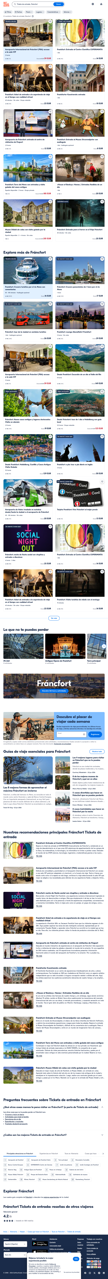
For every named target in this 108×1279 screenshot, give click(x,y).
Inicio (5, 1232)
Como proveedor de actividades (93, 1243)
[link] (28, 40)
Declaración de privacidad (62, 744)
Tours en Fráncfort (58, 1232)
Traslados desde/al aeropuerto (16, 1124)
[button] (28, 40)
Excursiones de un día (13, 1119)
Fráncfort (29, 1197)
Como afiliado (91, 1254)
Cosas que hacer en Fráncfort (38, 1232)
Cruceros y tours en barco (14, 1115)
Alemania (13, 1232)
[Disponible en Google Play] (40, 1244)
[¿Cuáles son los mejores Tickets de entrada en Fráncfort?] (102, 1135)
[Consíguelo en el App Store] (40, 1252)
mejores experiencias (51, 1197)
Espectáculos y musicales (14, 1122)
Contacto (53, 1242)
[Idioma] (92, 4)
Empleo (79, 1248)
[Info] (33, 16)
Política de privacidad (56, 1249)
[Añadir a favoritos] (50, 21)
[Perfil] (101, 4)
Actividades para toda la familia (17, 1117)
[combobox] (33, 4)
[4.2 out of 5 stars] (9, 1220)
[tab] (19, 1153)
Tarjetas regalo (79, 1260)
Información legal (55, 1246)
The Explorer (80, 1265)
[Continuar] (104, 646)
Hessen (22, 1232)
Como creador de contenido (92, 1249)
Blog (78, 1252)
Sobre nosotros (80, 1243)
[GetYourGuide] (6, 4)
